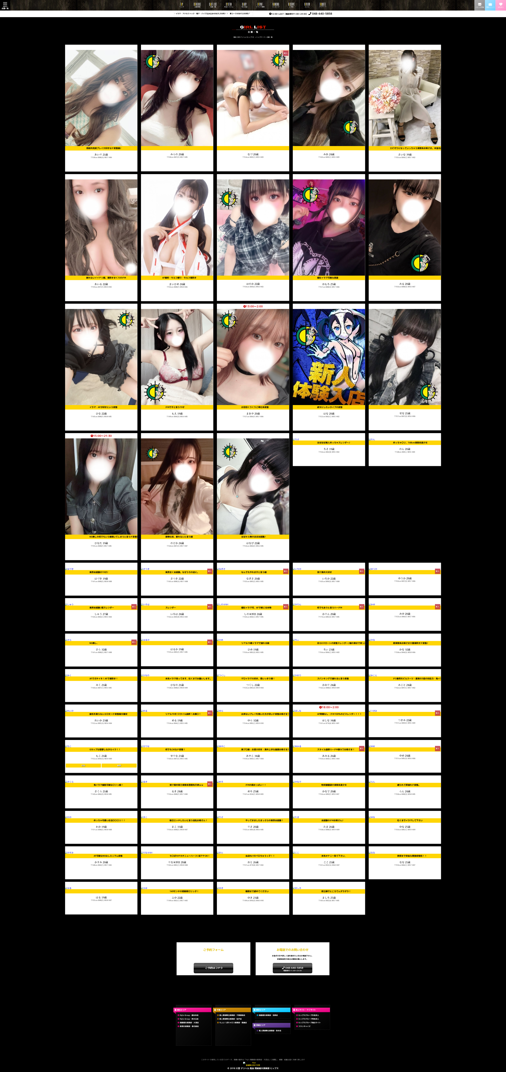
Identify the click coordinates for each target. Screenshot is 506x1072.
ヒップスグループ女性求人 (308, 1015)
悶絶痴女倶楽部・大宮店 (189, 1022)
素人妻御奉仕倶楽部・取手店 (270, 1030)
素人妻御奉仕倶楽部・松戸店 (230, 1019)
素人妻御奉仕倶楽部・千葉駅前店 (232, 1015)
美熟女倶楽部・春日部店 (189, 1026)
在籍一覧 (213, 5)
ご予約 (291, 5)
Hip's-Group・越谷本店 (189, 1015)
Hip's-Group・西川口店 (189, 1019)
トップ (181, 5)
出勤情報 (197, 5)
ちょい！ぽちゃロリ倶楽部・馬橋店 (233, 1022)
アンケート (323, 5)
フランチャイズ (304, 1026)
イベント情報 (260, 5)
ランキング (275, 5)
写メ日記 (244, 5)
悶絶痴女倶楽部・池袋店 (268, 1015)
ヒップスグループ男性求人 (308, 1019)
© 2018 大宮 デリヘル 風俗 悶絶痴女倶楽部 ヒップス (253, 1068)
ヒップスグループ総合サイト (309, 1022)
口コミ (307, 5)
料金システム (228, 5)
